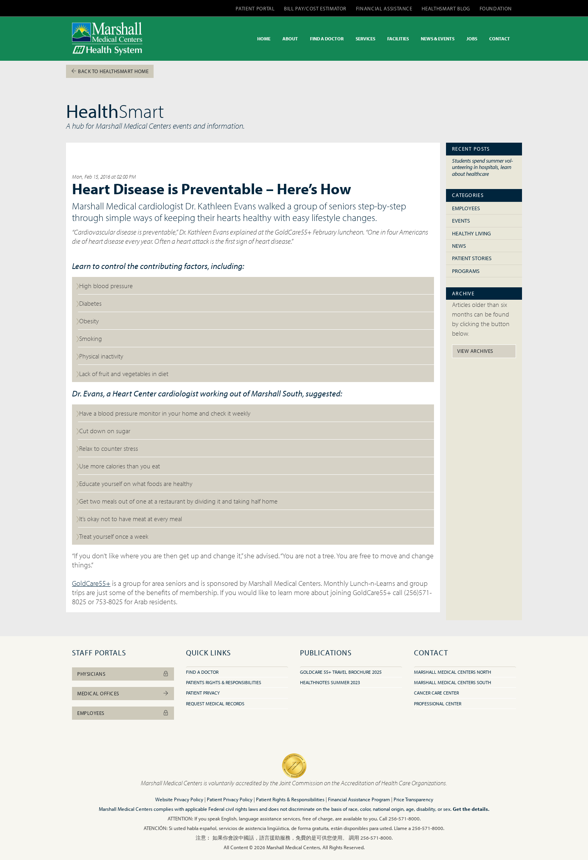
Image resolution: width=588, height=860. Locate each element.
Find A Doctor (202, 672)
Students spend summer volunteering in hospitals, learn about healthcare (482, 167)
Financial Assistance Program (359, 799)
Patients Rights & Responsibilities (223, 682)
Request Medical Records (215, 704)
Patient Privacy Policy (229, 799)
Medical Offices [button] (98, 693)
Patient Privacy (203, 693)
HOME (263, 39)
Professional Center (437, 704)
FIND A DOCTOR (327, 39)
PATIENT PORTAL (255, 8)
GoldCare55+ (91, 583)
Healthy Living (471, 233)
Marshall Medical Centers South (452, 682)
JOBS (471, 39)
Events (461, 220)
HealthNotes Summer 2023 (330, 682)
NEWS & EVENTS (437, 39)
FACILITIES (398, 39)
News (459, 245)
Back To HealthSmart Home (113, 71)
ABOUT (290, 39)
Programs (466, 271)
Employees (466, 208)
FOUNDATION (496, 8)
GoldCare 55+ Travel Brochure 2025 (341, 672)
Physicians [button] (91, 674)
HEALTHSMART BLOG (446, 8)
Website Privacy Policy (179, 799)
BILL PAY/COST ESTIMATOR (315, 8)
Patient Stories (472, 258)
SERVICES (365, 39)
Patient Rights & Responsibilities (290, 799)
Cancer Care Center (436, 693)
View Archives (475, 351)
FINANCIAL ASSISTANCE (384, 8)
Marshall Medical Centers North (452, 672)
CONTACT (499, 39)
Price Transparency (413, 799)
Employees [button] (90, 713)
